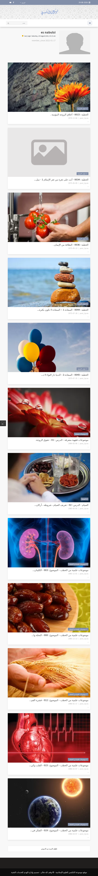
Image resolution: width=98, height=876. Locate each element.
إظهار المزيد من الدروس (49, 849)
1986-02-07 (72, 769)
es (87, 118)
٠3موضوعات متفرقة (81, 434)
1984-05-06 (72, 443)
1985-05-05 (72, 508)
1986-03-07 (72, 834)
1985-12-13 (72, 638)
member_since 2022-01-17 (44, 40)
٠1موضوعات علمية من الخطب (78, 564)
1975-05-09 (72, 183)
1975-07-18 (72, 313)
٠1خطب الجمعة (82, 109)
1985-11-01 (72, 573)
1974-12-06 (72, 118)
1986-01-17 (72, 703)
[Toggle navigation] (89, 23)
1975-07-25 (72, 378)
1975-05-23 (72, 248)
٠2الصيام (84, 499)
